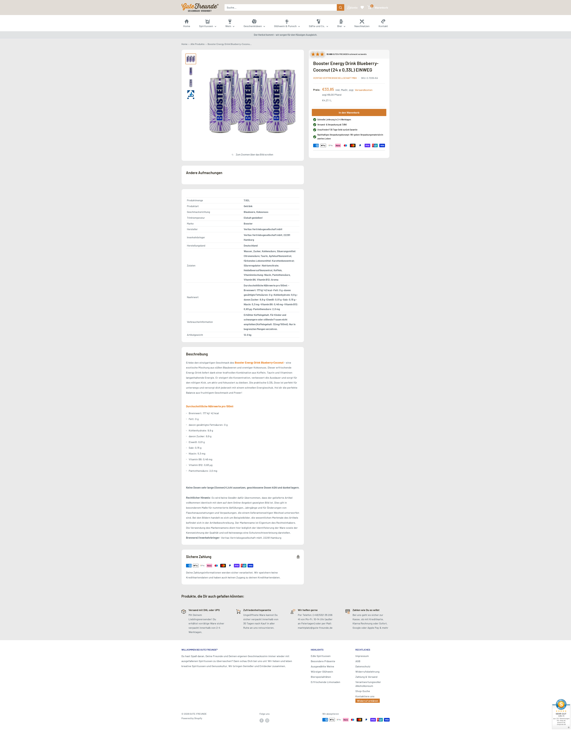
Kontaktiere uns (364, 696)
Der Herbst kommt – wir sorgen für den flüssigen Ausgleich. (285, 34)
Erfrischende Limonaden (325, 682)
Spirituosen (206, 26)
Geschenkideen (253, 26)
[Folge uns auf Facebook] (261, 720)
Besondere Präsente (323, 661)
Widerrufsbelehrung (367, 671)
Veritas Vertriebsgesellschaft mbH (335, 77)
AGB (357, 661)
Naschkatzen (362, 26)
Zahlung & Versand (366, 676)
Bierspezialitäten (321, 676)
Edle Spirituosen (321, 656)
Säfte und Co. (317, 26)
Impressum (362, 656)
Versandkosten (363, 90)
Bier (339, 26)
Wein (228, 26)
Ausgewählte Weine (322, 666)
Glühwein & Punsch (285, 26)
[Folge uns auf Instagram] (267, 720)
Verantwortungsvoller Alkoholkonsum (368, 683)
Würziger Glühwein (322, 671)
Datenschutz (362, 666)
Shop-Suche (362, 691)
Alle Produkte (197, 44)
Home (184, 44)
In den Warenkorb (349, 112)
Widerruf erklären (367, 700)
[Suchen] (340, 7)
